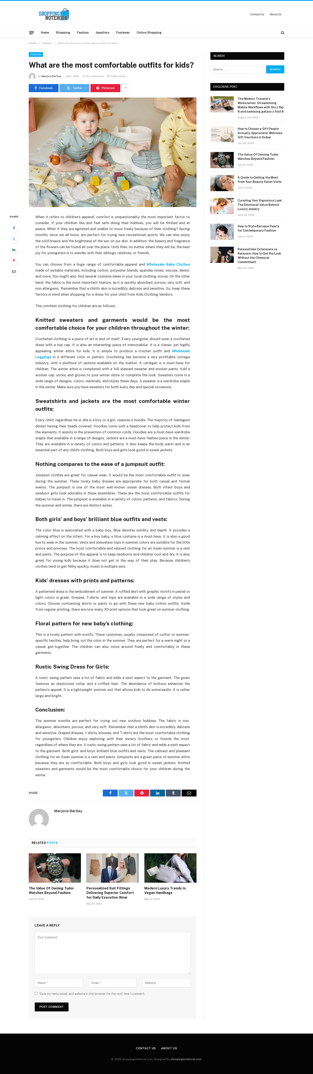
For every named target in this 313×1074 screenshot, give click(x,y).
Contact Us (257, 14)
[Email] (14, 271)
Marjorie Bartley (51, 76)
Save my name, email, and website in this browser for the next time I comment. (92, 993)
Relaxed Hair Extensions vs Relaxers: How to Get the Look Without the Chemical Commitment (259, 256)
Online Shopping (149, 32)
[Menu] (31, 32)
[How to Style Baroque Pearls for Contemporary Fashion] (222, 232)
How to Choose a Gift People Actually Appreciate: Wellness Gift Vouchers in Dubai (260, 133)
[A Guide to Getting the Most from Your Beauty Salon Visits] (222, 183)
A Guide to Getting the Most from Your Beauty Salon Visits (260, 179)
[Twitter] (14, 239)
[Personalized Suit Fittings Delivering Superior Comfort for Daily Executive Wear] (112, 868)
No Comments (95, 76)
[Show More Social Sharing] (125, 88)
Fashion (83, 32)
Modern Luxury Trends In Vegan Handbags (165, 890)
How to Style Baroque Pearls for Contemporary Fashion (258, 228)
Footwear (123, 32)
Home (45, 32)
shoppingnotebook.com (186, 1059)
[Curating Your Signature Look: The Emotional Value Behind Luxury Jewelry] (222, 206)
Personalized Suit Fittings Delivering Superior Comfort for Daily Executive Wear (110, 893)
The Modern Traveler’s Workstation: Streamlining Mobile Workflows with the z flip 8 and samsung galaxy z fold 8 (261, 105)
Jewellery (102, 32)
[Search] (282, 32)
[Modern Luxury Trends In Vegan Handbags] (170, 868)
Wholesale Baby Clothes (168, 264)
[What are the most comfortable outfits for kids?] (113, 152)
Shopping (63, 32)
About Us (275, 14)
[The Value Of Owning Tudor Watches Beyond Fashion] (55, 868)
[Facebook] (14, 228)
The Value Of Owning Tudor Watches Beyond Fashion (51, 890)
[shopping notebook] (54, 14)
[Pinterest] (14, 260)
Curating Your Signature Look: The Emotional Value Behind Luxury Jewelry (260, 205)
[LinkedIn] (14, 249)
